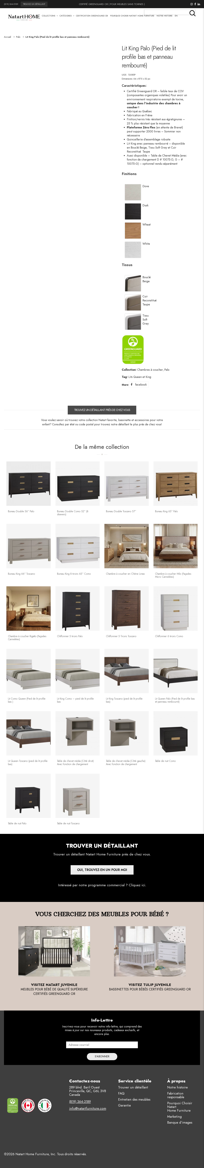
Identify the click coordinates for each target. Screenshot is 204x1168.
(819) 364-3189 (11, 4)
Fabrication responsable (175, 1095)
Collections (48, 15)
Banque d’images (179, 1122)
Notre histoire (177, 1087)
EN (176, 15)
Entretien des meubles (134, 1099)
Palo (18, 36)
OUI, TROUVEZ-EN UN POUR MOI (102, 870)
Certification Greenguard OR (92, 15)
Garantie (124, 1105)
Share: (125, 384)
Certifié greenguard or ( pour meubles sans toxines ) (112, 4)
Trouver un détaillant (133, 1087)
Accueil (7, 36)
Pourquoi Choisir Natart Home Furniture (132, 15)
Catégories (65, 15)
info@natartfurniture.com (87, 1108)
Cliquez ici (137, 885)
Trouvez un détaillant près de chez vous (102, 410)
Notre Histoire (164, 15)
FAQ (121, 1093)
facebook (141, 385)
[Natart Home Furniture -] (24, 17)
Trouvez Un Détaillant (34, 4)
